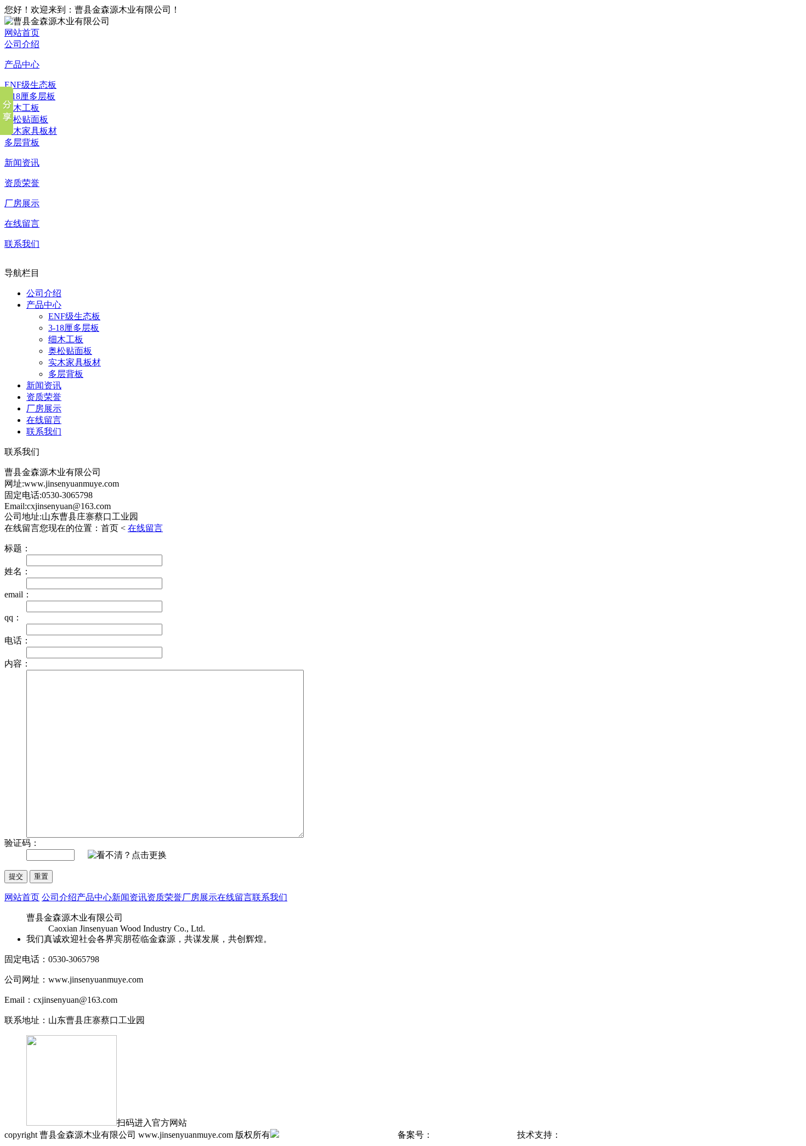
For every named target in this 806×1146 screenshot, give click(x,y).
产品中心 (21, 64)
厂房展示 (21, 203)
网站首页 (21, 32)
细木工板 (21, 107)
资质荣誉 (21, 183)
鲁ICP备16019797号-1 (474, 1134)
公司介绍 (21, 44)
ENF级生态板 (30, 84)
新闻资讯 (21, 162)
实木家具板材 (30, 131)
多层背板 (21, 142)
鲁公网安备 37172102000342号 (337, 1134)
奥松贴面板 (26, 119)
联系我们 (21, 244)
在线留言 (21, 223)
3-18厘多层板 (29, 96)
